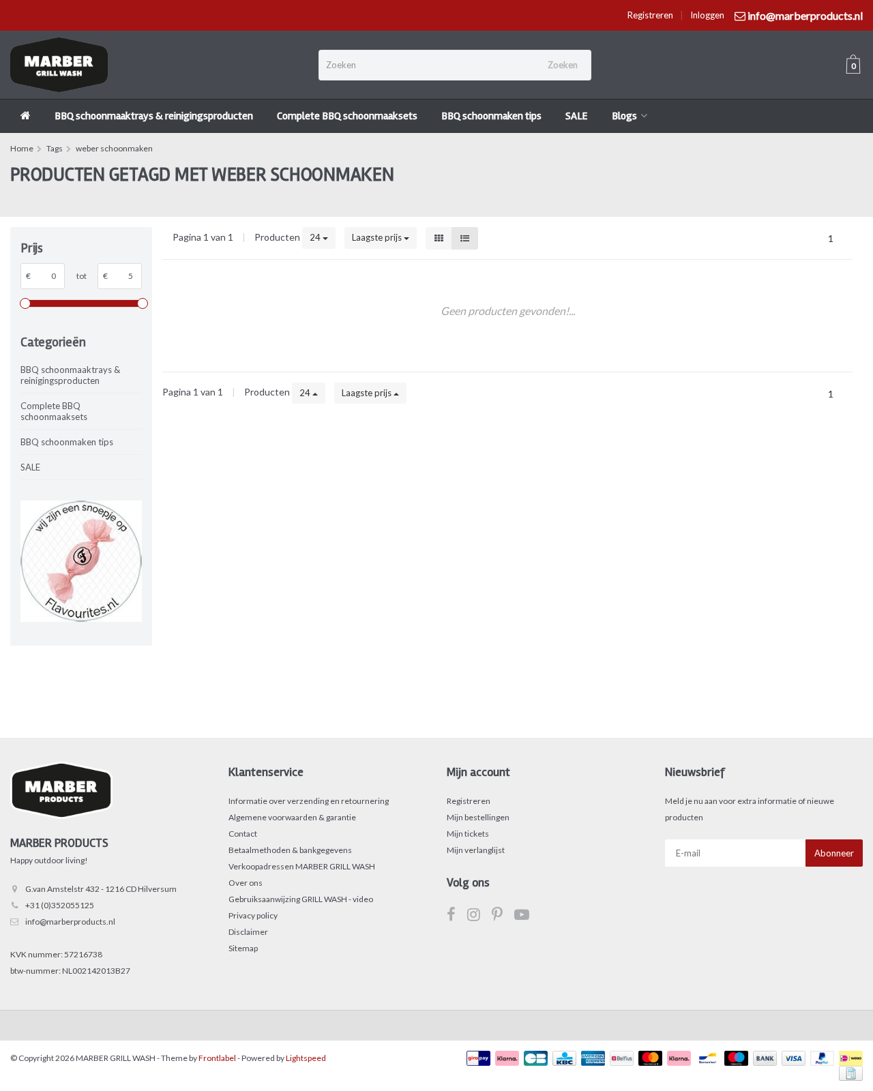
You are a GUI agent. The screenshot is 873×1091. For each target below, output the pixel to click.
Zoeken (563, 64)
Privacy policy (253, 915)
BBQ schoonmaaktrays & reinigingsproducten (154, 116)
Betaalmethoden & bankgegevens (290, 850)
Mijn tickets (468, 833)
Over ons (245, 883)
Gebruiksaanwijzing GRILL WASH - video (300, 899)
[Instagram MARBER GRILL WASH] (479, 917)
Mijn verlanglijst (476, 850)
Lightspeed (306, 1058)
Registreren (650, 15)
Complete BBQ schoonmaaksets (347, 116)
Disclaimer (248, 932)
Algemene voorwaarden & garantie (292, 817)
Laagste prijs (378, 237)
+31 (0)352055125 (59, 905)
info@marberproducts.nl (70, 921)
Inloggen (707, 15)
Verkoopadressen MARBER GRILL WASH (301, 866)
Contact (242, 833)
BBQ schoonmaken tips (491, 116)
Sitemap (243, 948)
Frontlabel (217, 1058)
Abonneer (834, 853)
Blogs (624, 116)
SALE (576, 116)
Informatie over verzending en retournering (308, 801)
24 (316, 237)
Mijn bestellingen (478, 817)
